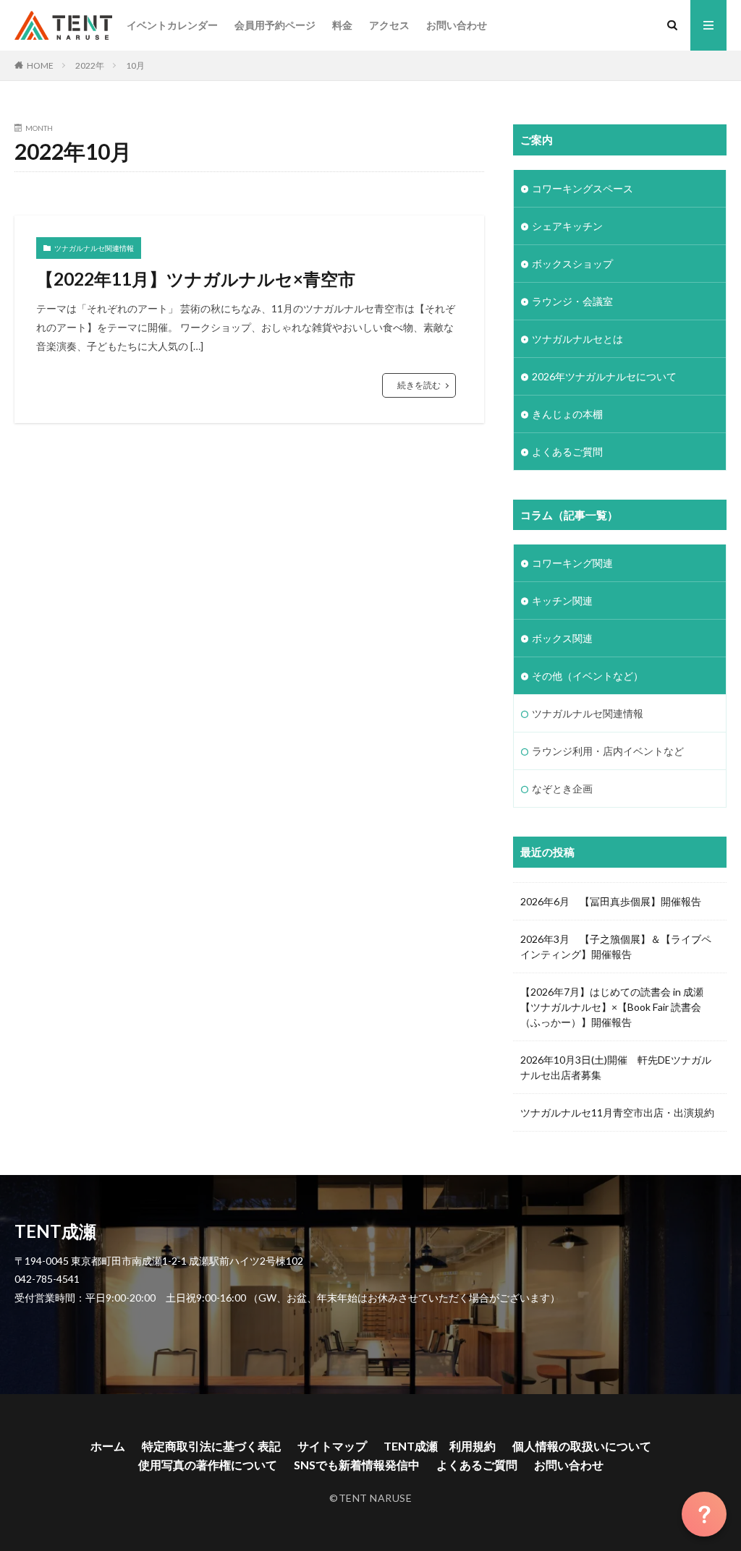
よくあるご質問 (567, 451)
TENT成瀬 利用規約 (440, 1446)
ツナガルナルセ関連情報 (94, 248)
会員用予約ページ (275, 25)
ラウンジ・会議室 (572, 301)
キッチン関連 (562, 600)
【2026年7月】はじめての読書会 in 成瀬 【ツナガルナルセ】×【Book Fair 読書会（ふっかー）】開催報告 (617, 1007)
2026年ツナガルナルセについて (604, 376)
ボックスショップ (572, 263)
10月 (135, 65)
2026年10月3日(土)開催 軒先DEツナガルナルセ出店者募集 (615, 1067)
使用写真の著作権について (207, 1464)
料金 (342, 25)
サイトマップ (332, 1446)
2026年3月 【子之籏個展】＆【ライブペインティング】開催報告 (615, 946)
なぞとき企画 (562, 788)
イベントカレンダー (172, 25)
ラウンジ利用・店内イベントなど (608, 751)
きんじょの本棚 (567, 414)
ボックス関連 (562, 638)
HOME (40, 65)
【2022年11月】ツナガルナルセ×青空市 (195, 278)
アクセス (389, 25)
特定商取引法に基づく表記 (211, 1446)
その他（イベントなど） (587, 676)
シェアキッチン (567, 226)
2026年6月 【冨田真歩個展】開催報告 (610, 901)
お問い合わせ (456, 25)
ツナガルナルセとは (577, 339)
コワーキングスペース (582, 188)
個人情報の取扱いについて (581, 1446)
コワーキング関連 (572, 563)
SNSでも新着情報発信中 (357, 1464)
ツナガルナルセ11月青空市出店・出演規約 (617, 1112)
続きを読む (419, 385)
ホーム (107, 1446)
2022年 (89, 65)
